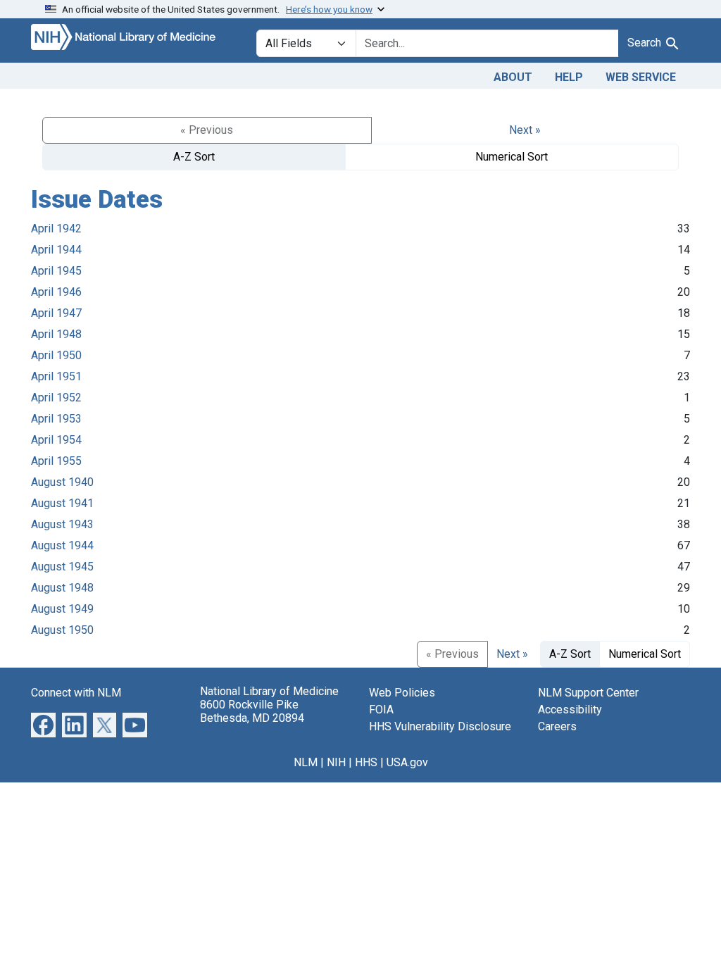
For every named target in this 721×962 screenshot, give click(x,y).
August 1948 (62, 587)
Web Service (641, 77)
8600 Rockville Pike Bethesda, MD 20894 (252, 711)
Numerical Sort (511, 156)
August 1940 (62, 482)
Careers (557, 726)
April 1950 (56, 355)
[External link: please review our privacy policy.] (43, 724)
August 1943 (62, 524)
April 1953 (56, 418)
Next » (525, 130)
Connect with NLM (76, 692)
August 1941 (62, 503)
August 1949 (62, 609)
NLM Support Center (588, 692)
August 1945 (62, 566)
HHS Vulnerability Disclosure (440, 726)
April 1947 (56, 313)
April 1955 (56, 461)
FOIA (381, 709)
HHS (366, 762)
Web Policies (402, 692)
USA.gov (407, 762)
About (513, 77)
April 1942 (56, 228)
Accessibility (570, 709)
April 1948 (56, 334)
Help (569, 77)
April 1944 (56, 249)
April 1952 (56, 397)
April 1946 (56, 292)
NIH (336, 762)
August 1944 (62, 545)
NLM (306, 762)
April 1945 (56, 270)
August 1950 (62, 630)
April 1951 (56, 376)
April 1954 (56, 439)
